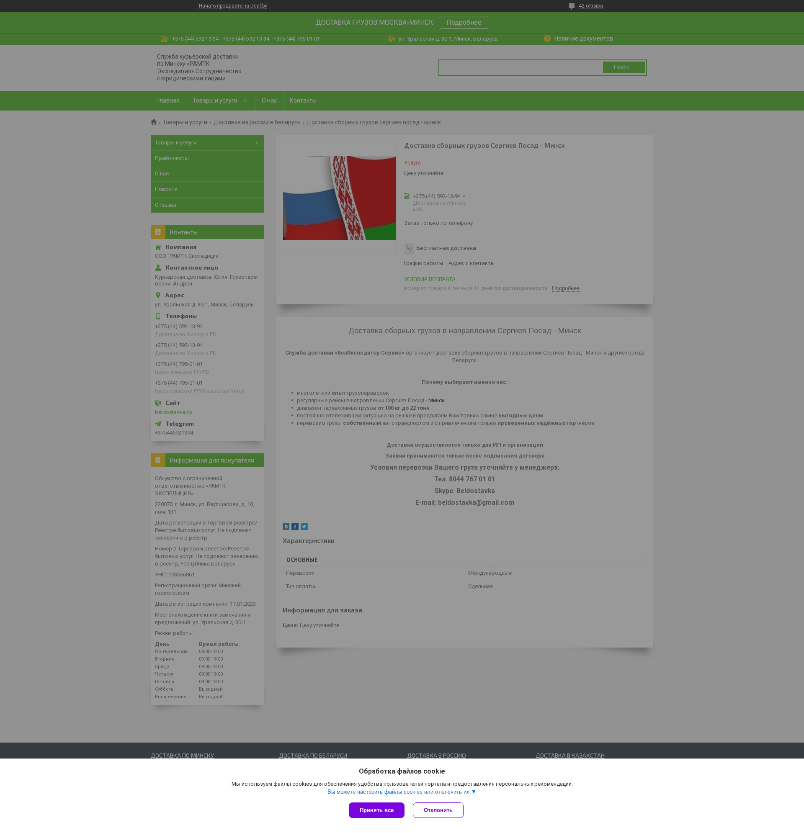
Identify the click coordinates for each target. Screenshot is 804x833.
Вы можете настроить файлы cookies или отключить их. (399, 792)
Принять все (377, 810)
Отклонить (438, 810)
